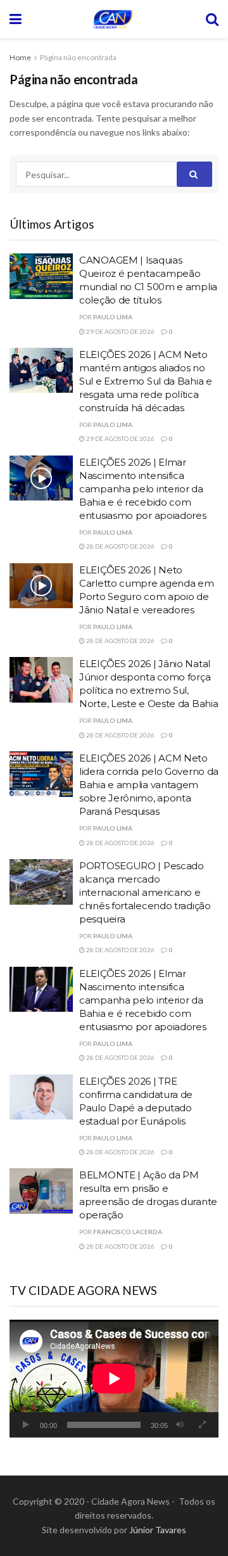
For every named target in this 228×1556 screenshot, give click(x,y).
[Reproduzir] (26, 1425)
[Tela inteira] (202, 1425)
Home (20, 57)
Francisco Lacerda (127, 1231)
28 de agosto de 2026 (120, 546)
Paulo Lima (112, 317)
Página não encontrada (78, 57)
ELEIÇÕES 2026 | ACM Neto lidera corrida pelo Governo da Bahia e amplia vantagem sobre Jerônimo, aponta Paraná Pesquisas (148, 784)
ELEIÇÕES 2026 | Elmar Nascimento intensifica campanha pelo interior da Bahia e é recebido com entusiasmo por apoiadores (142, 488)
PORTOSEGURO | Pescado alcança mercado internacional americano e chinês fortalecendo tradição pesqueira (145, 892)
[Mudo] (180, 1425)
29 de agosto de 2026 (120, 331)
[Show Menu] (16, 19)
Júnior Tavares (157, 1529)
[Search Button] (212, 19)
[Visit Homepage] (113, 19)
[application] (114, 1379)
